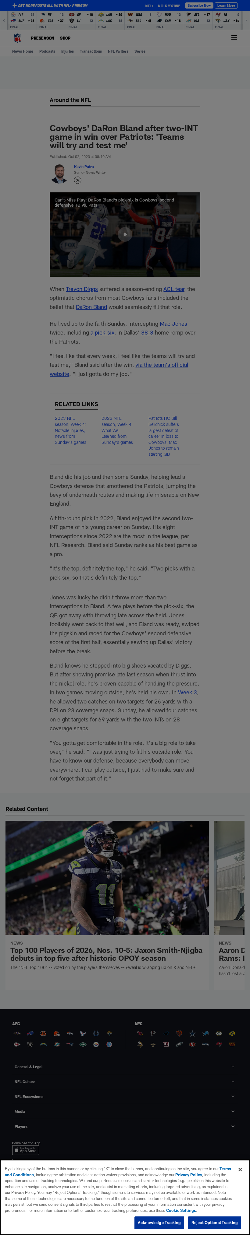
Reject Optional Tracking (214, 1222)
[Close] (240, 1169)
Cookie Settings (181, 1210)
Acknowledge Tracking (159, 1222)
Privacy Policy (188, 1174)
